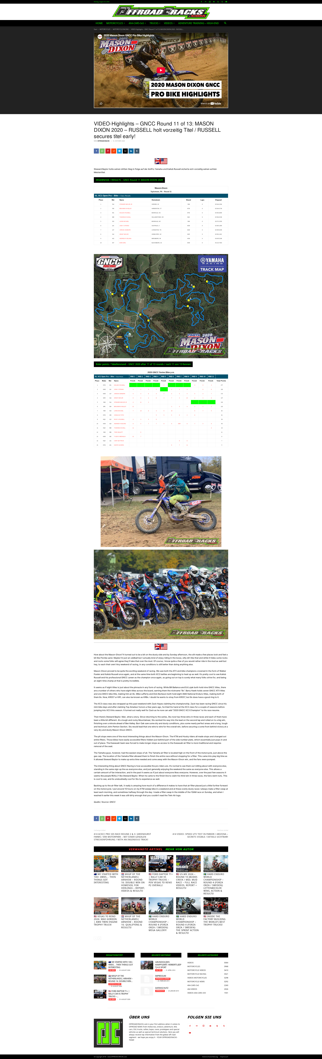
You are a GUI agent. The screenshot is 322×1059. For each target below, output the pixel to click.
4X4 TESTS (159, 970)
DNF (179, 423)
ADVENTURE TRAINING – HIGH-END (198, 23)
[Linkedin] (131, 151)
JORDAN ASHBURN (125, 230)
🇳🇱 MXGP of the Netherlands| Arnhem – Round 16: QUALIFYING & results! (132, 922)
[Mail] (214, 2)
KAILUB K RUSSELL (124, 212)
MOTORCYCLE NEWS (127, 871)
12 (133, 406)
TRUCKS (154, 23)
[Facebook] (201, 2)
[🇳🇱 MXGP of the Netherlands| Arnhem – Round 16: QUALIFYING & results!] (133, 905)
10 (187, 398)
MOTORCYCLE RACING (121, 29)
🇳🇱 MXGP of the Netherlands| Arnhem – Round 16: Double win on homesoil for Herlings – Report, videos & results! (133, 882)
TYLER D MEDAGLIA (120, 436)
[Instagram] (210, 2)
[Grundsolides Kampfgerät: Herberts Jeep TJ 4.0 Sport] (147, 965)
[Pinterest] (107, 151)
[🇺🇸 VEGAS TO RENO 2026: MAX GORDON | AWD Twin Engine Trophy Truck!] (106, 905)
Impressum (160, 976)
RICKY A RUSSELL (119, 419)
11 (140, 402)
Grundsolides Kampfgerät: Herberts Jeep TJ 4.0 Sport (168, 965)
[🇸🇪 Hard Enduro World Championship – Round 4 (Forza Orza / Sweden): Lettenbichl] (216, 863)
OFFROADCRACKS (103, 141)
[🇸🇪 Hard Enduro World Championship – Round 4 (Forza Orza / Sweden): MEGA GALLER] (161, 905)
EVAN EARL (122, 242)
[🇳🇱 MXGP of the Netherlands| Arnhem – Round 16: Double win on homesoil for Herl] (133, 863)
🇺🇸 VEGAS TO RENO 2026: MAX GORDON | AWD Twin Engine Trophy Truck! (106, 920)
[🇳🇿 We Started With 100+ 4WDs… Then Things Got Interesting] (106, 863)
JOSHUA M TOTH (119, 415)
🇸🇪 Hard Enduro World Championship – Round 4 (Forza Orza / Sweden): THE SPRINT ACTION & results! (187, 924)
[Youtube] (226, 2)
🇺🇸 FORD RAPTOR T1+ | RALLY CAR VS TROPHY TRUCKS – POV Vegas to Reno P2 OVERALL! (161, 880)
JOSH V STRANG (124, 225)
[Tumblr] (218, 2)
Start (95, 29)
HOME (99, 23)
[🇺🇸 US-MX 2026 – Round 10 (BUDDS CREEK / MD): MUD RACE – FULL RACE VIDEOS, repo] (188, 863)
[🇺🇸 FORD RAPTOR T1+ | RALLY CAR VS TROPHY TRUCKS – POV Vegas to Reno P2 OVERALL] (161, 863)
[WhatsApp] (102, 151)
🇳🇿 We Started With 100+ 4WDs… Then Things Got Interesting (106, 878)
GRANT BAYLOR (124, 234)
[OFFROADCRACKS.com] (161, 12)
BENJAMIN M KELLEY (125, 208)
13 (133, 436)
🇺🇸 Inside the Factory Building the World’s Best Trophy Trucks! (215, 920)
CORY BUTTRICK (119, 440)
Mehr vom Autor (179, 849)
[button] (225, 23)
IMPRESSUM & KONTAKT (163, 978)
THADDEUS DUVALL (125, 217)
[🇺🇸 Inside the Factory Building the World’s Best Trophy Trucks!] (216, 905)
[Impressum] (147, 979)
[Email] (125, 151)
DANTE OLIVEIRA (119, 445)
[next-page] (99, 938)
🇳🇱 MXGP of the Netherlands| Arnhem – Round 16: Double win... (120, 978)
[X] (222, 2)
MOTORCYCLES (114, 23)
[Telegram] (119, 151)
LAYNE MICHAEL (124, 221)
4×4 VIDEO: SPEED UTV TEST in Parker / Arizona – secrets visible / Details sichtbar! (200, 835)
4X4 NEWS (97, 871)
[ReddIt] (113, 151)
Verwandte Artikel (145, 849)
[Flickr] (205, 2)
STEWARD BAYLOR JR (125, 204)
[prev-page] (95, 938)
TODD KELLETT (118, 432)
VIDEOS (168, 23)
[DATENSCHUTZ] (147, 991)
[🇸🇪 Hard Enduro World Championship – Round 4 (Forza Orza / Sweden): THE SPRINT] (188, 905)
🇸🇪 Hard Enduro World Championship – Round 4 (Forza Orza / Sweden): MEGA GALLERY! (159, 923)
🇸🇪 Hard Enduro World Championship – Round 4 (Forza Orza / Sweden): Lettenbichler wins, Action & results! (214, 884)
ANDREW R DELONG (125, 238)
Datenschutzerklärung (210, 1057)
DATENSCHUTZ (161, 988)
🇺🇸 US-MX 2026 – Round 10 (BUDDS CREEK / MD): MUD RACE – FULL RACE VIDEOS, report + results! (186, 881)
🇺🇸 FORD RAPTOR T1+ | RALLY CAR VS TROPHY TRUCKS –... (119, 994)
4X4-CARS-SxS (136, 23)
